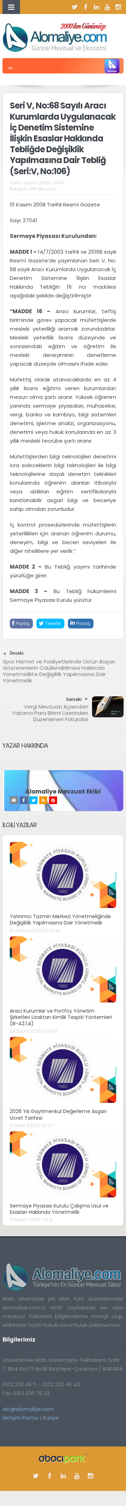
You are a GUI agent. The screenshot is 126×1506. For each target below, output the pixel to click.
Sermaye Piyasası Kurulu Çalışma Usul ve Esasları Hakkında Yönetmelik (59, 1209)
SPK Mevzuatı (42, 189)
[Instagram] (118, 7)
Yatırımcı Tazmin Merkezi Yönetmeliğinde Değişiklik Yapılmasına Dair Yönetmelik (60, 919)
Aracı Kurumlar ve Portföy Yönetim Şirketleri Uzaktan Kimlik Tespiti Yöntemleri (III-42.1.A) (61, 1017)
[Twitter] (75, 7)
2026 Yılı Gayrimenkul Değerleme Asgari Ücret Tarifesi (58, 1114)
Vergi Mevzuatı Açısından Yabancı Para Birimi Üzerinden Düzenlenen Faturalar (50, 713)
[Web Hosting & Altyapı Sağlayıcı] (63, 1458)
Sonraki (74, 699)
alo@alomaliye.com (28, 1409)
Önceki (16, 653)
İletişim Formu (20, 1417)
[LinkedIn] (96, 7)
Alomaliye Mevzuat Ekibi (63, 791)
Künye (51, 1417)
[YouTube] (107, 7)
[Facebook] (85, 7)
